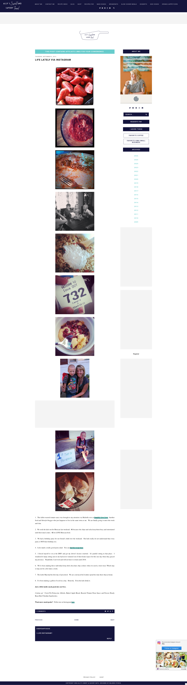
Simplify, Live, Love (101, 517)
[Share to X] (107, 611)
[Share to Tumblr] (110, 611)
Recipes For (89, 4)
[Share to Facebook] (105, 611)
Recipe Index (63, 4)
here (73, 602)
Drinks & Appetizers (170, 4)
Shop (79, 4)
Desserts (143, 4)
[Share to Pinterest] (112, 611)
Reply (109, 638)
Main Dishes (101, 4)
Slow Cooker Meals (129, 4)
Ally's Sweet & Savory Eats (88, 683)
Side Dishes (154, 4)
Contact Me (50, 4)
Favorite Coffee (136, 135)
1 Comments (40, 611)
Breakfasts (113, 4)
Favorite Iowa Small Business (136, 141)
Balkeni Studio (115, 683)
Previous (38, 620)
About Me (38, 4)
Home (76, 620)
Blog (73, 4)
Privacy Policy (89, 677)
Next (113, 620)
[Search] (146, 114)
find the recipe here (76, 548)
